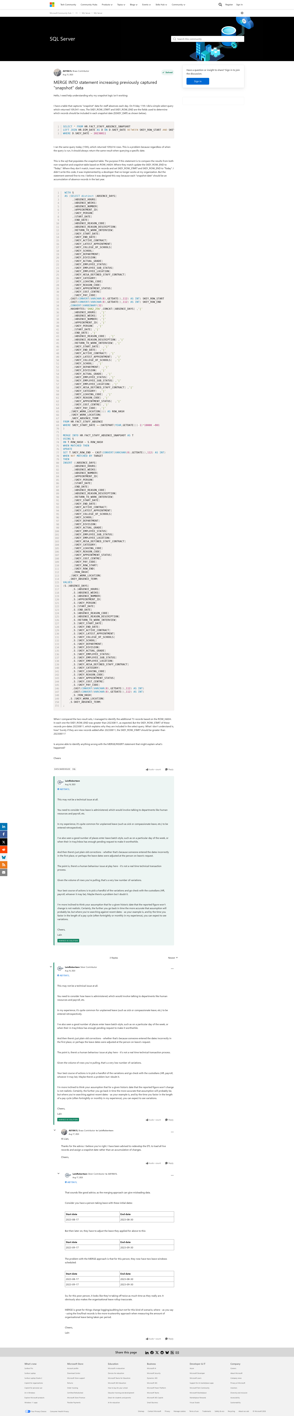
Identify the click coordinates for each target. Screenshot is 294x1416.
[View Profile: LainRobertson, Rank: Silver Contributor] (60, 969)
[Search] (220, 4)
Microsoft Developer (197, 1373)
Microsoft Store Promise (76, 1397)
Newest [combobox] (173, 957)
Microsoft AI (151, 1368)
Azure (192, 1368)
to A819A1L (111, 1173)
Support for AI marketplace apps (202, 1383)
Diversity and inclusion (238, 1393)
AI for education (114, 1402)
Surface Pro (28, 1368)
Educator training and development (121, 1393)
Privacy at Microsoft (237, 1383)
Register (229, 4)
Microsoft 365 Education (117, 1383)
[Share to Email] (177, 1352)
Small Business (152, 1402)
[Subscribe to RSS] (172, 1352)
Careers (233, 1368)
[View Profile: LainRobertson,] (60, 782)
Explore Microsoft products (34, 1397)
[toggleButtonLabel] (242, 13)
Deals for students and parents (119, 1397)
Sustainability (235, 1402)
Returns (70, 1383)
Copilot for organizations (33, 1383)
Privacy (167, 1411)
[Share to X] (157, 1352)
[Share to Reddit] (162, 1352)
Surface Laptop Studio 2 (33, 1378)
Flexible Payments (74, 1402)
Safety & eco (219, 1411)
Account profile (72, 1368)
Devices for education (116, 1373)
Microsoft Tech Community (199, 1388)
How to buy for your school (118, 1388)
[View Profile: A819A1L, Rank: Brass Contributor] (57, 72)
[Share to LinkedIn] (147, 1352)
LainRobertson (72, 780)
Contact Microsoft (154, 1411)
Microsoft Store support (76, 1378)
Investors (233, 1388)
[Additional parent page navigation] (76, 13)
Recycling (231, 1411)
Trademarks (206, 1411)
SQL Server (86, 13)
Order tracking (72, 1388)
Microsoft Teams (153, 1393)
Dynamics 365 (152, 1378)
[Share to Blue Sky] (167, 1352)
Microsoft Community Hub (60, 13)
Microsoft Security (153, 1373)
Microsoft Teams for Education (119, 1378)
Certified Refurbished (75, 1393)
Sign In (239, 4)
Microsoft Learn (195, 1378)
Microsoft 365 (152, 1383)
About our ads (244, 1411)
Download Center (73, 1373)
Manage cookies (180, 1411)
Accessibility (235, 1397)
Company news (236, 1378)
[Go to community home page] (52, 4)
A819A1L (67, 70)
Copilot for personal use (33, 1388)
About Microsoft (236, 1373)
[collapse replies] (51, 967)
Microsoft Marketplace (198, 1393)
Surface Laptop (30, 1373)
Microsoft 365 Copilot (155, 1397)
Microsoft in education (116, 1368)
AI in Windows (29, 1393)
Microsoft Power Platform (156, 1388)
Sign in (198, 81)
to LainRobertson (104, 1130)
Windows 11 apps (31, 1402)
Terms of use (194, 1411)
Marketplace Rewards (198, 1397)
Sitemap (141, 1411)
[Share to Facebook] (152, 1352)
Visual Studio (195, 1402)
